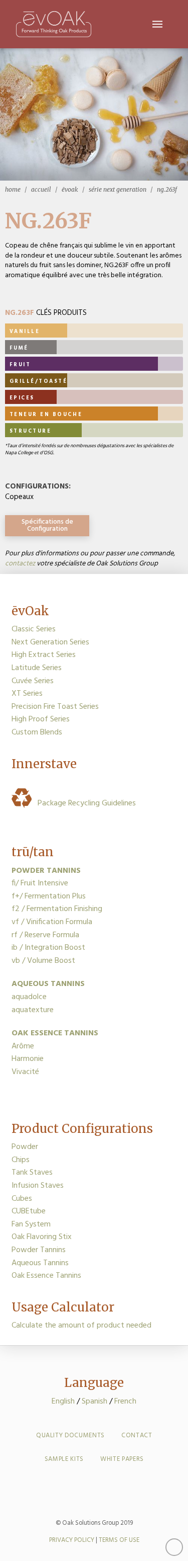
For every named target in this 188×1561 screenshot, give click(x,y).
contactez (20, 563)
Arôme (23, 1046)
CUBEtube (29, 1211)
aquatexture (33, 1010)
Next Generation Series (50, 642)
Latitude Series (37, 668)
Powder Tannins (39, 1250)
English (63, 1401)
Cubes (22, 1198)
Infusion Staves (38, 1185)
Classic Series (34, 629)
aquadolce (29, 997)
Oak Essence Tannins (46, 1275)
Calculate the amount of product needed (81, 1325)
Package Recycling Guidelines (85, 803)
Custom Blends (37, 732)
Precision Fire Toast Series (55, 706)
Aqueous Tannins (40, 1263)
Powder (25, 1147)
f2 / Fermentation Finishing (57, 909)
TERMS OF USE (119, 1540)
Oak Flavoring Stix (42, 1237)
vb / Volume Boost (43, 960)
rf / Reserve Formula (45, 935)
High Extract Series (44, 655)
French (125, 1401)
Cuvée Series (33, 681)
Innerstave (44, 764)
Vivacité (25, 1072)
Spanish (94, 1401)
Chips (21, 1160)
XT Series (27, 693)
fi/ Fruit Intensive (40, 883)
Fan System (31, 1224)
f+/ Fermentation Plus (49, 896)
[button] (157, 24)
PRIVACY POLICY (71, 1540)
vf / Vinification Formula (52, 922)
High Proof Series (41, 719)
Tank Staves (32, 1172)
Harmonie (28, 1058)
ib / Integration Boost (48, 947)
